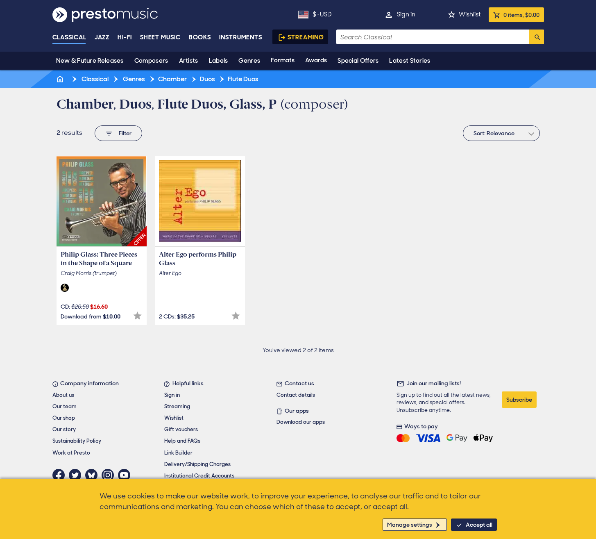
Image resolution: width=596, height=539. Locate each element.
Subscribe (519, 399)
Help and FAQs (182, 440)
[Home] (61, 79)
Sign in (406, 14)
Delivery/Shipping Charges (197, 464)
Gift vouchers (181, 429)
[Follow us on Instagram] (110, 475)
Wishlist (469, 14)
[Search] (536, 37)
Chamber (172, 79)
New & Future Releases (90, 61)
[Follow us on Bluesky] (93, 475)
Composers (151, 61)
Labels (218, 61)
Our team (64, 406)
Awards (316, 60)
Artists (188, 61)
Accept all (479, 524)
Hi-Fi (125, 37)
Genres (249, 61)
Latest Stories (409, 61)
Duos (207, 79)
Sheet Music (160, 37)
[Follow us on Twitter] (77, 475)
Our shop (63, 417)
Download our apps (300, 421)
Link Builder (178, 452)
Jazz (102, 37)
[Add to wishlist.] (137, 316)
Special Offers (358, 61)
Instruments (240, 37)
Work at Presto (71, 452)
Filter (125, 133)
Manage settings (409, 524)
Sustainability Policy (76, 440)
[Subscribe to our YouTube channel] (126, 475)
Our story (64, 429)
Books (200, 37)
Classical (69, 37)
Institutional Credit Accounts (199, 475)
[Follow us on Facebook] (60, 475)
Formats (283, 60)
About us (63, 394)
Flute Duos (243, 79)
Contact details (295, 394)
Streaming (306, 37)
